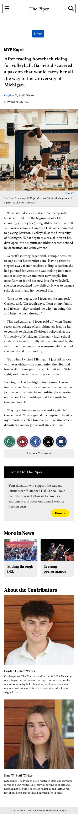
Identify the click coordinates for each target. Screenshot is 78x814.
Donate (60, 513)
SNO (55, 810)
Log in (63, 810)
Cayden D (10, 95)
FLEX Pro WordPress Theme (35, 810)
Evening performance (55, 569)
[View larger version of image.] (39, 150)
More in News (19, 533)
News (38, 33)
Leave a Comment (39, 453)
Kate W (69, 193)
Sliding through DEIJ (20, 569)
